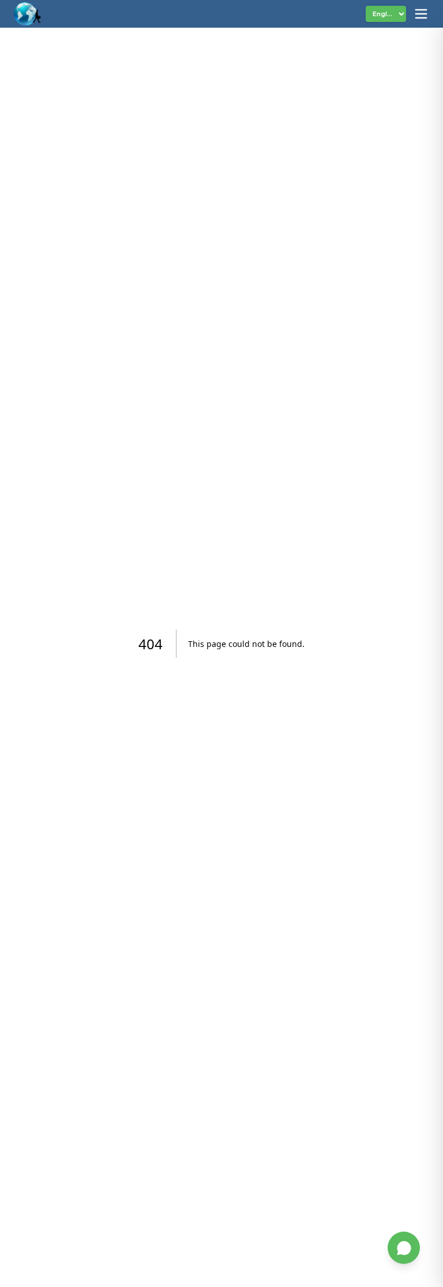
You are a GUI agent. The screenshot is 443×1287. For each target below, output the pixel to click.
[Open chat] (404, 1248)
